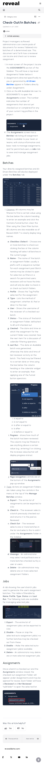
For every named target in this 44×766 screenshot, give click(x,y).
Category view (12, 17)
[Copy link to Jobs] (13, 582)
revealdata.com (12, 749)
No (23, 728)
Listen (8, 31)
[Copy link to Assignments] (24, 663)
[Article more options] (39, 17)
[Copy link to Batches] (17, 163)
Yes (10, 728)
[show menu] (40, 4)
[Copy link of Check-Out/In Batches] (39, 23)
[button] (12, 738)
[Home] (11, 4)
